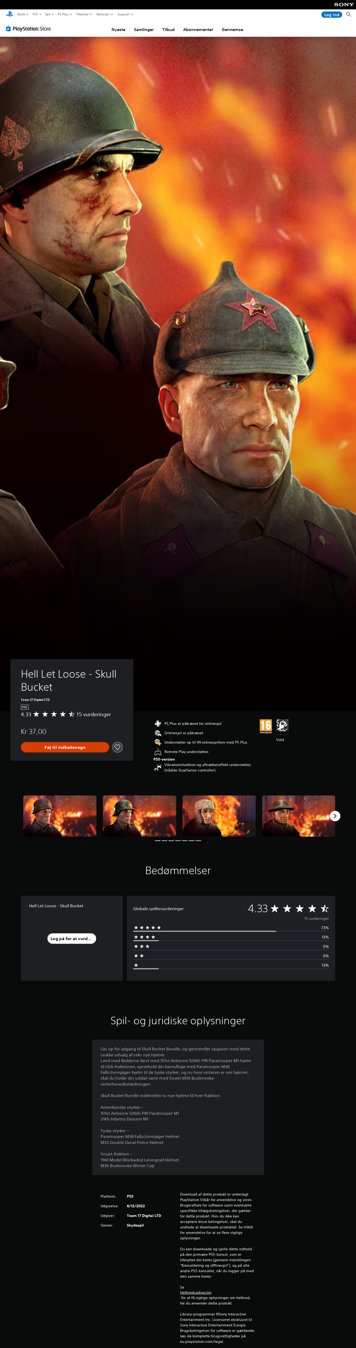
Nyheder (102, 14)
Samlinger (144, 29)
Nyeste (118, 29)
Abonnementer (198, 29)
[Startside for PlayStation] (9, 14)
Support (123, 14)
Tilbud (168, 29)
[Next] (335, 816)
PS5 (35, 14)
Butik (21, 14)
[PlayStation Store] (30, 28)
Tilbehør (82, 14)
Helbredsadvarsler (196, 1292)
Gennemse (232, 29)
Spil (48, 14)
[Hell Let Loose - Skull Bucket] (60, 816)
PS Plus (62, 14)
